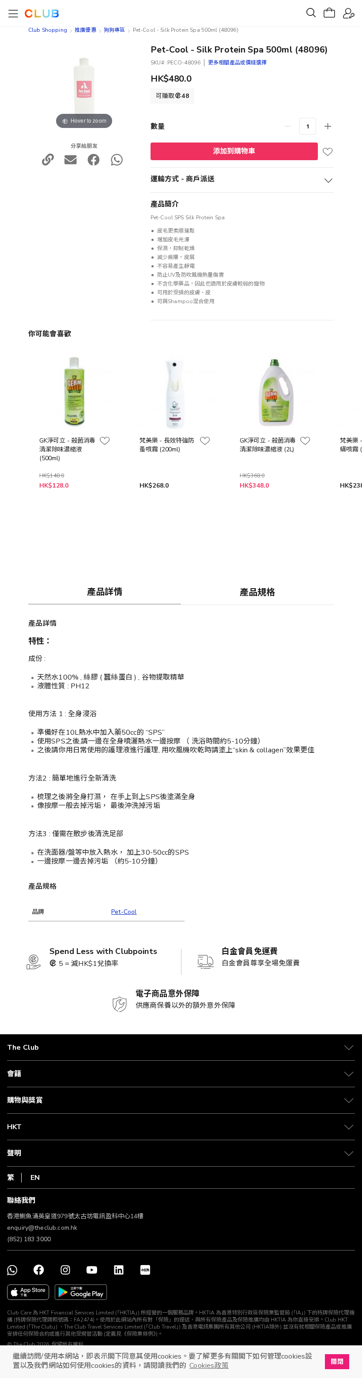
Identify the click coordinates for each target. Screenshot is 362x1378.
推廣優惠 (85, 30)
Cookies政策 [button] (208, 1365)
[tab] (104, 592)
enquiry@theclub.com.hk (42, 1228)
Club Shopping (47, 30)
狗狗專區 (114, 30)
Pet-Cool (124, 912)
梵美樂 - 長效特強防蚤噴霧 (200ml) (167, 445)
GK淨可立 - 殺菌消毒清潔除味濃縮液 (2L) (268, 445)
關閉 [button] (337, 1361)
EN (35, 1178)
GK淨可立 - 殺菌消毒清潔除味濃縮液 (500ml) (67, 449)
